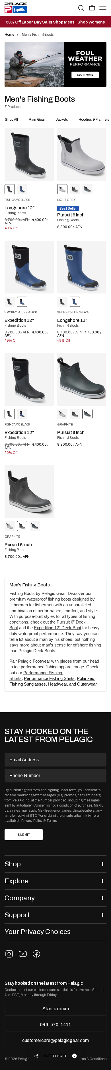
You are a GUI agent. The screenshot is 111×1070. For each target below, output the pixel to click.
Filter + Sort (55, 1056)
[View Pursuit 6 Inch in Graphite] (75, 189)
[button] (92, 7)
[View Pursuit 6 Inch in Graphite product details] (81, 379)
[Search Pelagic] (81, 8)
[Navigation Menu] (102, 8)
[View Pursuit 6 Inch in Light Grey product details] (81, 154)
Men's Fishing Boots (29, 584)
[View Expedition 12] (29, 267)
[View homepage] (16, 8)
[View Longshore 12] (29, 154)
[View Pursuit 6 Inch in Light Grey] (62, 414)
